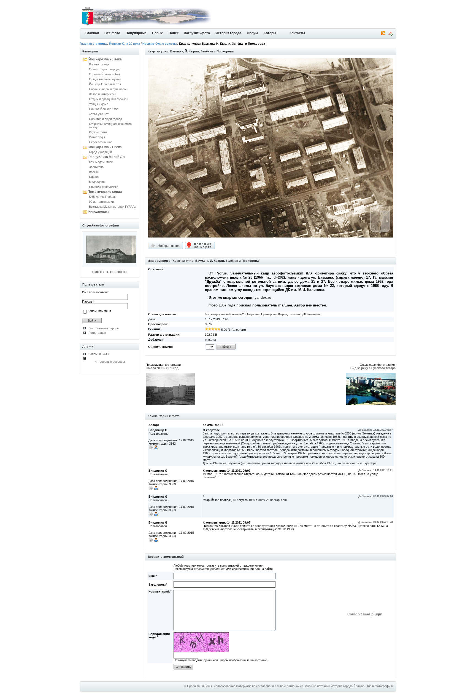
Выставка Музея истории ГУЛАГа (112, 206)
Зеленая (295, 314)
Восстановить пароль (103, 328)
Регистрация (97, 332)
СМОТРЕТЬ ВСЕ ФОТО (109, 272)
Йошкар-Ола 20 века (124, 43)
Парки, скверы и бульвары (107, 89)
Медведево (97, 181)
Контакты (297, 33)
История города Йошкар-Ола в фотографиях (362, 686)
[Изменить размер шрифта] (390, 34)
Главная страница (93, 43)
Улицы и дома (98, 104)
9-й (207, 314)
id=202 (278, 277)
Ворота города (99, 64)
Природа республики (103, 186)
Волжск (94, 172)
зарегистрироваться (209, 568)
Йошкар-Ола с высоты (159, 43)
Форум (252, 33)
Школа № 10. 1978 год (162, 368)
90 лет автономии (101, 201)
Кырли (282, 314)
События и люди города (105, 119)
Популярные (136, 33)
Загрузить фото (197, 33)
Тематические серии (105, 192)
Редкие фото (98, 132)
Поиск (173, 33)
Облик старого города (104, 69)
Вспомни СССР (99, 354)
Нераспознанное (100, 142)
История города (228, 33)
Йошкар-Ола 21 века (105, 147)
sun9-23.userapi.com (272, 499)
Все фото (112, 33)
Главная (92, 33)
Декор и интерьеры (102, 94)
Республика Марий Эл (106, 157)
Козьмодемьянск (101, 162)
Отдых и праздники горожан (108, 99)
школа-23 (238, 314)
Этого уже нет (99, 114)
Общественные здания (105, 79)
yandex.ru (263, 297)
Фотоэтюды (97, 137)
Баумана (253, 314)
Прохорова (269, 314)
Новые (157, 33)
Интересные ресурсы (109, 361)
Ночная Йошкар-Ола (103, 109)
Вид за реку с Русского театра (373, 368)
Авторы (269, 33)
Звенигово (96, 167)
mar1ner (210, 339)
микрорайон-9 (221, 314)
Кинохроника (98, 212)
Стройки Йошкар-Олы (104, 74)
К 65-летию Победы (102, 196)
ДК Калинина (311, 314)
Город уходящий (100, 152)
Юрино (94, 176)
